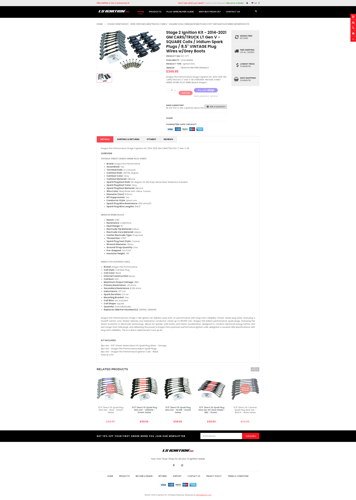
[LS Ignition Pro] (178, 450)
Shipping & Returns (128, 139)
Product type (173, 64)
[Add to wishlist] (136, 398)
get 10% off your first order (118, 436)
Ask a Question (217, 106)
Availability (172, 60)
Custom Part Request (214, 3)
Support (177, 476)
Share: (169, 118)
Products (124, 476)
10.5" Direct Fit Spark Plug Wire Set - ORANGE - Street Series (144, 410)
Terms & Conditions (238, 476)
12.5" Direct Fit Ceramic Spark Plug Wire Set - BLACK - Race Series (245, 410)
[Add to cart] (144, 398)
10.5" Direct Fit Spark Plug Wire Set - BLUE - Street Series (110, 410)
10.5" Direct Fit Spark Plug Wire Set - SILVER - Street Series (178, 410)
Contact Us (194, 476)
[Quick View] (152, 398)
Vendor (170, 68)
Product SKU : (173, 56)
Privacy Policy (214, 476)
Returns (163, 476)
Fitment (151, 139)
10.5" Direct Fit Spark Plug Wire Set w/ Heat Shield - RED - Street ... (211, 410)
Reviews (168, 139)
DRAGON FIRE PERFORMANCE (195, 67)
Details (105, 139)
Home (110, 476)
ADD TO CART (208, 494)
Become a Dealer (235, 3)
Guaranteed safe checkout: (181, 124)
